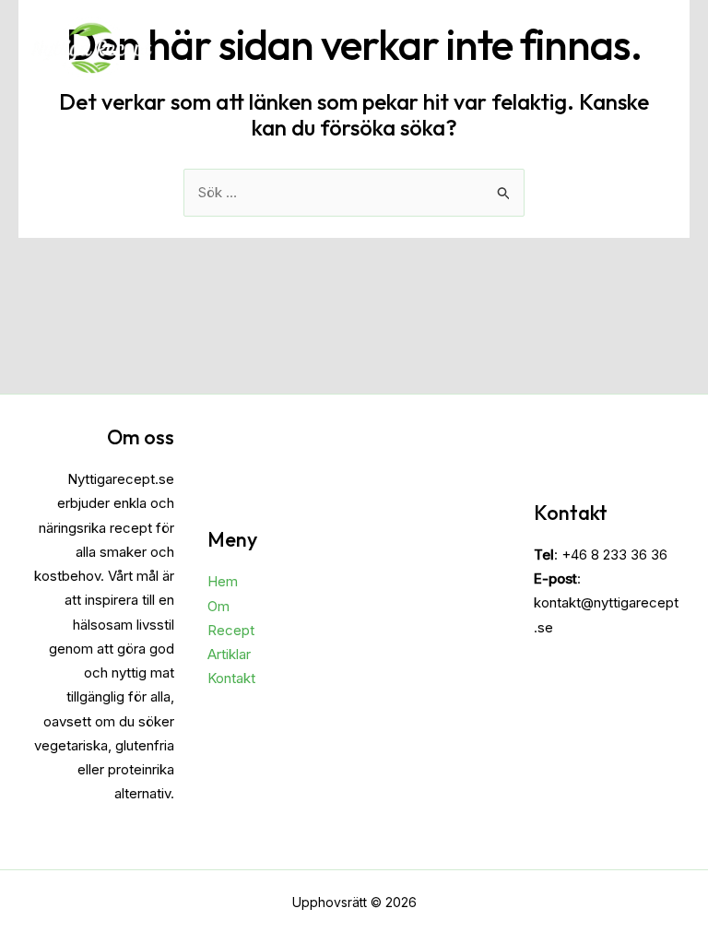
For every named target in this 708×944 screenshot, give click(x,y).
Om (218, 606)
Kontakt (231, 678)
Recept (230, 630)
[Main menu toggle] (661, 47)
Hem (222, 581)
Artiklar (229, 654)
